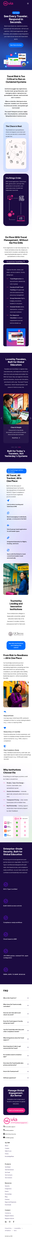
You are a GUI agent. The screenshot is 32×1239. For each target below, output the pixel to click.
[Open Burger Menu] (28, 3)
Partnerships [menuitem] (8, 1194)
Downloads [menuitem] (8, 1204)
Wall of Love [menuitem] (8, 1151)
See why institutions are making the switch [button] (16, 645)
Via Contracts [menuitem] (8, 1175)
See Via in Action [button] (16, 45)
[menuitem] (8, 1228)
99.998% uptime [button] (9, 1137)
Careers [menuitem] (7, 1148)
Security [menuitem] (7, 1186)
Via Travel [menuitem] (7, 1172)
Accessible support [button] (10, 1126)
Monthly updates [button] (9, 1130)
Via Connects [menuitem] (8, 1177)
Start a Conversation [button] (16, 1110)
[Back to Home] (8, 3)
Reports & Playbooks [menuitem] (10, 1202)
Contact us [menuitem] (8, 1213)
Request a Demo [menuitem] (9, 1215)
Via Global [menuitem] (7, 1167)
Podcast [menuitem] (7, 1199)
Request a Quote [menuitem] (9, 1218)
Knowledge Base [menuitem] (9, 1156)
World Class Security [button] (10, 1134)
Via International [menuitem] (9, 1169)
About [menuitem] (6, 1145)
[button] (1, 418)
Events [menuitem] (7, 1191)
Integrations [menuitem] (8, 1188)
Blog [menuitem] (6, 1196)
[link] (16, 418)
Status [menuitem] (7, 1153)
